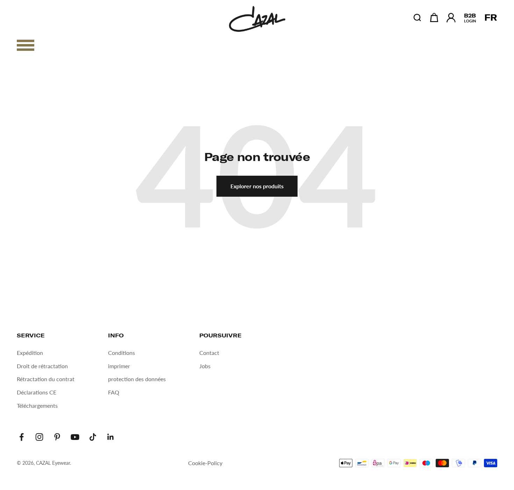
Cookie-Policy (205, 463)
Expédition (30, 352)
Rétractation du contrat (45, 379)
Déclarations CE (36, 392)
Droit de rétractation (42, 366)
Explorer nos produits (257, 186)
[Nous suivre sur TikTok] (93, 437)
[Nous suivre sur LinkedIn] (110, 437)
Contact (209, 352)
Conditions (121, 352)
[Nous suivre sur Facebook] (21, 437)
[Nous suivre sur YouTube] (75, 437)
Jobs (204, 366)
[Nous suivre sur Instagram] (39, 437)
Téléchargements (37, 405)
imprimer (119, 366)
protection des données (137, 379)
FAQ (113, 392)
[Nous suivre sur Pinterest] (57, 437)
